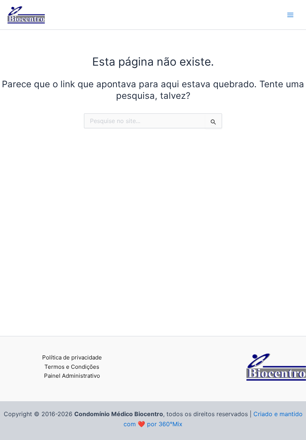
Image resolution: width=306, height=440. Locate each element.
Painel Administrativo (72, 375)
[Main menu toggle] (290, 15)
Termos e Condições (71, 366)
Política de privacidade (72, 357)
